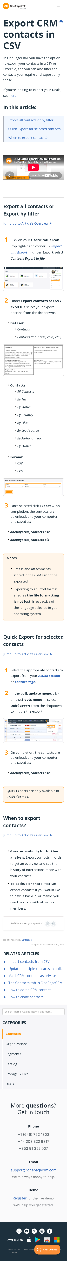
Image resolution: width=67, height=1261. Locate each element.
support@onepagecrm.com (33, 1170)
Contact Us (26, 939)
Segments (13, 1054)
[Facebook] (49, 1233)
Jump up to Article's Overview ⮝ (27, 223)
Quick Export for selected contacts (34, 129)
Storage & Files (17, 1074)
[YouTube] (26, 1233)
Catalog (11, 1064)
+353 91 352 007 (33, 1148)
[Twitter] (34, 1234)
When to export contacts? (27, 137)
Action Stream (49, 675)
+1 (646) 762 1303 (33, 1134)
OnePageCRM (30, 1249)
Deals (10, 1084)
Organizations (16, 1044)
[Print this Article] (61, 22)
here (12, 95)
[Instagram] (42, 1233)
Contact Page (25, 682)
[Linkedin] (19, 1233)
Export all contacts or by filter (31, 120)
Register (20, 1198)
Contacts (13, 1034)
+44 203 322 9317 (33, 1141)
